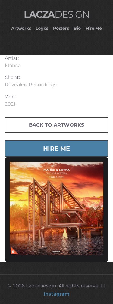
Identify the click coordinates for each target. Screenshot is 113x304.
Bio (77, 28)
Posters (61, 28)
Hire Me (94, 28)
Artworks (21, 28)
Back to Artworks (56, 125)
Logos (42, 28)
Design (56, 14)
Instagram (57, 294)
